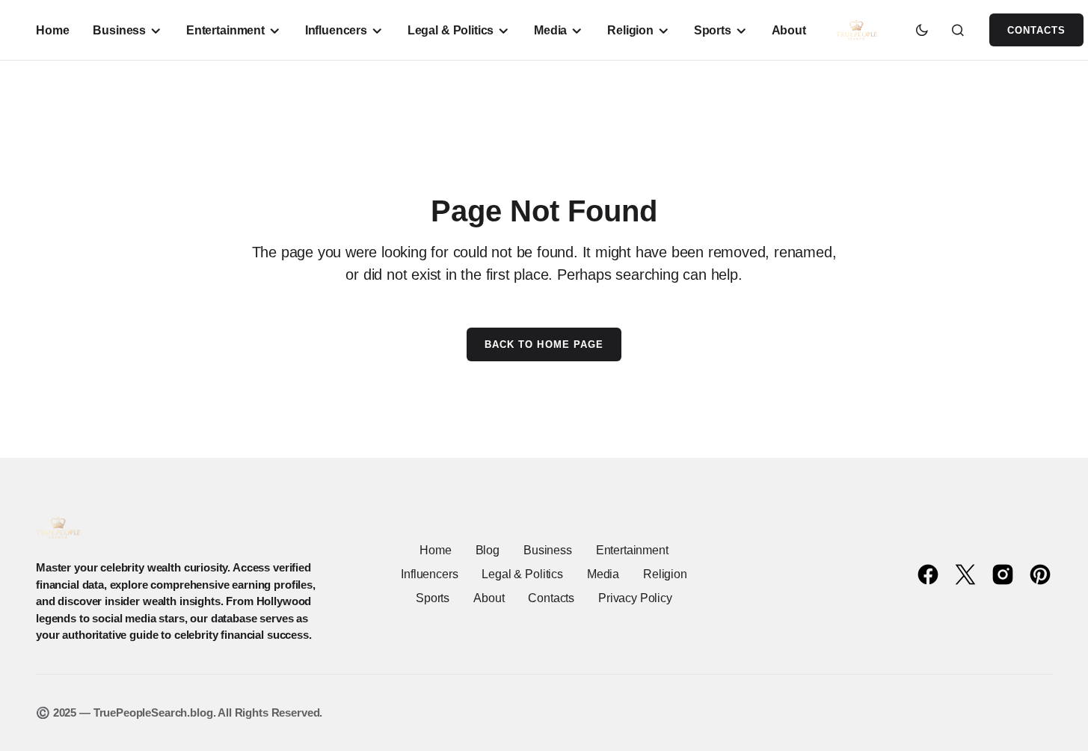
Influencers (429, 574)
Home (435, 550)
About (488, 598)
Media (603, 574)
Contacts (1036, 30)
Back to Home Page (544, 344)
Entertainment (632, 550)
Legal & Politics (522, 574)
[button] (922, 30)
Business (547, 550)
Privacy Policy (635, 598)
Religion (665, 574)
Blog (488, 550)
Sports (432, 598)
